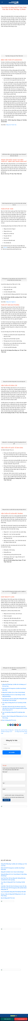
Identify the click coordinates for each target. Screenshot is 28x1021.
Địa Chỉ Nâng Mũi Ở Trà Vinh (9, 720)
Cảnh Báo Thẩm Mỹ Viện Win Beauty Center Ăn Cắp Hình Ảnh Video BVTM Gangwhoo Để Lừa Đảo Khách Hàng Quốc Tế (14, 708)
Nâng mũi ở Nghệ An (11, 302)
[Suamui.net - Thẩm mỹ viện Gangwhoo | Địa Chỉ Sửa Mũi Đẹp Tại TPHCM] (14, 2)
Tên (4, 783)
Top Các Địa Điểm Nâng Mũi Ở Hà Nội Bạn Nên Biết (13, 891)
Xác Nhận (12, 752)
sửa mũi (5, 247)
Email (4, 789)
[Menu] (2, 2)
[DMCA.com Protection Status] (14, 1015)
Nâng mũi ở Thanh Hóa (11, 125)
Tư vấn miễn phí (21, 1019)
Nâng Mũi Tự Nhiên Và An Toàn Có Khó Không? (13, 692)
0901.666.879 (7, 1019)
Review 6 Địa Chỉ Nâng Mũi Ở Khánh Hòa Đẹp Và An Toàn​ (7, 731)
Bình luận (5, 772)
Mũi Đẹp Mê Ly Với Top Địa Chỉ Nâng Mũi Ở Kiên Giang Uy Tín (21, 731)
